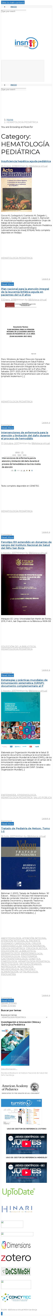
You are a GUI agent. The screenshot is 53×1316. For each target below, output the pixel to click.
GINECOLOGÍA (9, 961)
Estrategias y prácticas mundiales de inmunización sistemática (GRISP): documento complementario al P (24, 683)
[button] (1, 1313)
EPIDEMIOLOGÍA (26, 795)
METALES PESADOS (30, 964)
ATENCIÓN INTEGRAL (34, 938)
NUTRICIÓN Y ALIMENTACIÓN (18, 970)
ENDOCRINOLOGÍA (32, 953)
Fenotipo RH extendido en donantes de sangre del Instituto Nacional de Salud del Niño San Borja (26, 545)
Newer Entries (9, 1003)
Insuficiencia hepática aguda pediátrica (26, 161)
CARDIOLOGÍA (22, 943)
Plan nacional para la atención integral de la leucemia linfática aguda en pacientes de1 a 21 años (25, 291)
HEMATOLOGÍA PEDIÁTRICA (16, 258)
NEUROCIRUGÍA (10, 969)
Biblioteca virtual (38, 166)
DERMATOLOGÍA (10, 953)
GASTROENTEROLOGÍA (14, 959)
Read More (7, 284)
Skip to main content (12, 2)
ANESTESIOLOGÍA (11, 938)
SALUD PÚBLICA (43, 797)
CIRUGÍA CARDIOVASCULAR (21, 944)
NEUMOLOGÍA (25, 966)
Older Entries (8, 1005)
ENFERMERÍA (8, 795)
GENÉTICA (34, 959)
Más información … (9, 1069)
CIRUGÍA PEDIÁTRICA (13, 948)
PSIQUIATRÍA (8, 974)
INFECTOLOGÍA (9, 964)
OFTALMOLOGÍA (28, 972)
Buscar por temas (9, 1015)
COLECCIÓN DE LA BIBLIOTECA (18, 646)
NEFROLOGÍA (8, 966)
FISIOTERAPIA (29, 956)
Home (10, 119)
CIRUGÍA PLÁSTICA (36, 948)
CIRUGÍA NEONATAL (34, 946)
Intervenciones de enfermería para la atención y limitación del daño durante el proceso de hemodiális (25, 435)
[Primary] (22, 71)
